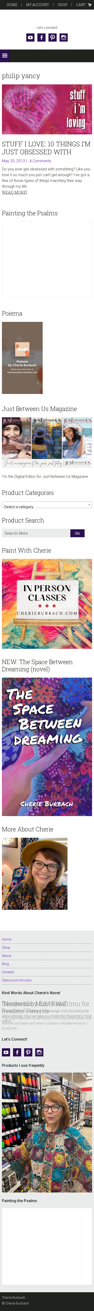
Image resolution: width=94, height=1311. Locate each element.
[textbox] (47, 507)
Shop (62, 4)
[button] (5, 56)
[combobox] (47, 504)
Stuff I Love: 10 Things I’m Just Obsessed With (46, 148)
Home (12, 4)
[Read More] (14, 192)
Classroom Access (17, 980)
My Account (37, 4)
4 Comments (40, 161)
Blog (5, 964)
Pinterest (52, 37)
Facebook (41, 37)
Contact (8, 972)
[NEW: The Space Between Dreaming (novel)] (47, 747)
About (6, 956)
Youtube (30, 37)
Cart (81, 4)
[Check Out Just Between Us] (47, 442)
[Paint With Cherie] (47, 604)
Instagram (64, 37)
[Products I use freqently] (47, 1132)
